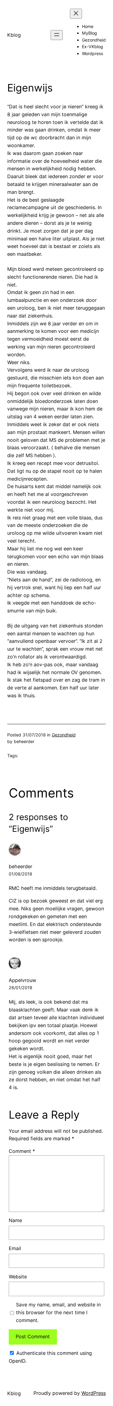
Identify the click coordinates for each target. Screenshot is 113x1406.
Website (18, 1277)
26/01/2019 (20, 987)
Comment (22, 1151)
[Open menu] (57, 35)
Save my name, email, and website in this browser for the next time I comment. (58, 1312)
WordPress (93, 1393)
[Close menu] (76, 14)
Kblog (14, 35)
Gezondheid (64, 734)
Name (15, 1220)
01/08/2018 (20, 873)
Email (15, 1248)
